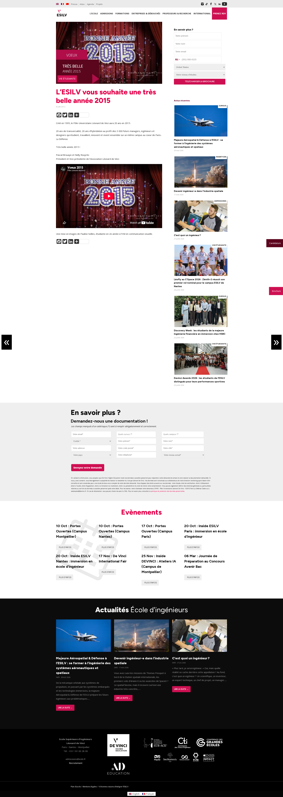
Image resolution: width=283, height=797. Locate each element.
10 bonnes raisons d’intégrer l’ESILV (113, 786)
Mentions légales (90, 786)
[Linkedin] (219, 5)
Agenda (90, 4)
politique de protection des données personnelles (167, 491)
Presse (74, 4)
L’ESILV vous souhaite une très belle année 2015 (106, 96)
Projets (99, 4)
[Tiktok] (206, 5)
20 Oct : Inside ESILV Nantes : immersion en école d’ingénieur (74, 561)
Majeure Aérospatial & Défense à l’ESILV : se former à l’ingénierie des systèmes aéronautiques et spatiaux (198, 143)
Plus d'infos (65, 547)
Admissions (220, 201)
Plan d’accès (76, 786)
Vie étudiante (67, 78)
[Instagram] (202, 5)
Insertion (221, 157)
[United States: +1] (177, 59)
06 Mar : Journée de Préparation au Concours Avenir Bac (204, 561)
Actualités (141, 609)
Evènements (141, 512)
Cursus (222, 106)
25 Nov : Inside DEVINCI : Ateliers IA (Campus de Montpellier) (159, 564)
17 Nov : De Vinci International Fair (113, 558)
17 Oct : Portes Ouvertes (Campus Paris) (157, 531)
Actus (82, 4)
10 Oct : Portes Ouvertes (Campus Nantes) (114, 531)
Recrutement (75, 763)
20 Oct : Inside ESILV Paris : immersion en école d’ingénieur (205, 531)
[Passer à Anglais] (57, 4)
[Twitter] (215, 5)
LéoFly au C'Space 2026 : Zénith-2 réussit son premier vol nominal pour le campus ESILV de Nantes (199, 283)
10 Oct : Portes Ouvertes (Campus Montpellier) (71, 531)
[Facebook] (211, 5)
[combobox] (136, 434)
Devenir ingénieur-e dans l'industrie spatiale (198, 191)
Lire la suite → (65, 708)
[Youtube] (224, 5)
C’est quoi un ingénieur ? (187, 235)
